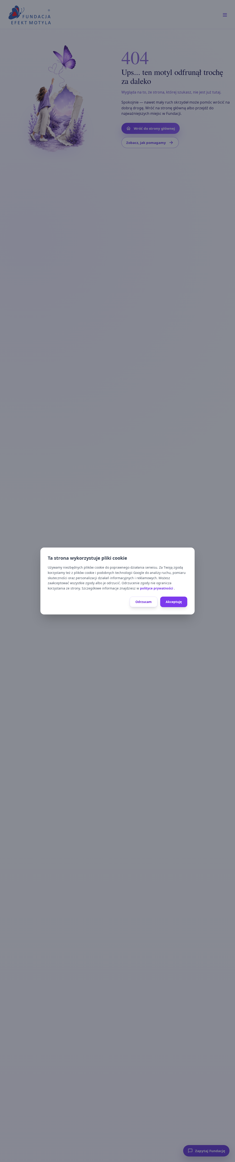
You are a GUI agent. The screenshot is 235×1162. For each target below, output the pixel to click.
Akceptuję (174, 602)
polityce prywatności (157, 588)
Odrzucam (143, 602)
